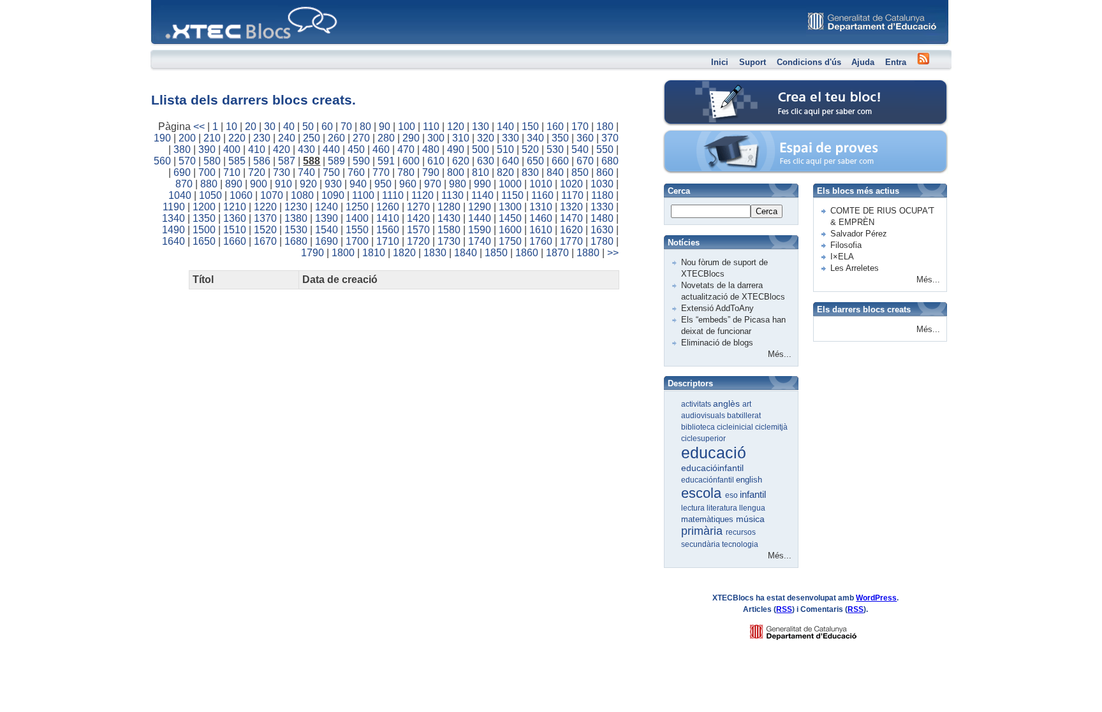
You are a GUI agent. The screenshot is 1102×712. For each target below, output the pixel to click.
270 (361, 138)
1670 (265, 241)
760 (356, 172)
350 (560, 138)
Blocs (169, 3)
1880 (588, 252)
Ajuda (862, 62)
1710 (387, 241)
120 (455, 126)
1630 (602, 229)
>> (613, 252)
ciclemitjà (771, 427)
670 (585, 161)
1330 (602, 206)
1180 (602, 195)
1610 (540, 229)
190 (162, 138)
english (749, 479)
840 (555, 172)
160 (555, 126)
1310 (540, 206)
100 (406, 126)
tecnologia (740, 544)
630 (485, 161)
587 (286, 161)
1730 (448, 241)
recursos (741, 532)
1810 (373, 252)
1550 (357, 229)
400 (231, 149)
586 (261, 161)
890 (233, 183)
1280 (448, 206)
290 (411, 138)
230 (261, 138)
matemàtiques (708, 519)
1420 (418, 218)
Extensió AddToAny (717, 308)
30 (270, 126)
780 (406, 172)
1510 (234, 229)
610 (435, 161)
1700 (357, 241)
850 (580, 172)
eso (732, 495)
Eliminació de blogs (717, 342)
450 (356, 149)
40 (289, 126)
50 (308, 126)
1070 (271, 195)
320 (485, 138)
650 (535, 161)
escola (703, 493)
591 (386, 161)
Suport (752, 62)
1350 (204, 218)
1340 (173, 218)
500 (480, 149)
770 (381, 172)
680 (610, 161)
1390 (326, 218)
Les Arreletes (854, 268)
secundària (701, 544)
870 (184, 183)
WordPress (876, 597)
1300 (510, 206)
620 (460, 161)
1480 (602, 218)
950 (383, 183)
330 (510, 138)
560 (162, 161)
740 (306, 172)
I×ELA (842, 256)
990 (482, 183)
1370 (265, 218)
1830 (434, 252)
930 (333, 183)
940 (358, 183)
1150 (512, 195)
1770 (571, 241)
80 (365, 126)
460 (381, 149)
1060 (241, 195)
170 (580, 126)
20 (250, 126)
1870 (557, 252)
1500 (204, 229)
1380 (295, 218)
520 (530, 149)
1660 (234, 241)
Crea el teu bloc (718, 86)
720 (256, 172)
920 (308, 183)
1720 (418, 241)
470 (406, 149)
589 (336, 161)
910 (283, 183)
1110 (393, 195)
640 (510, 161)
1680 (295, 241)
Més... (779, 354)
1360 (234, 218)
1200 (204, 206)
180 (604, 126)
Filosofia (846, 245)
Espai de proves (719, 136)
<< (199, 126)
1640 (173, 241)
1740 (479, 241)
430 (306, 149)
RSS (784, 609)
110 (431, 126)
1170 (572, 195)
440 (331, 149)
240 (286, 138)
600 (411, 161)
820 (505, 172)
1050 (210, 195)
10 (231, 126)
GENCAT (815, 628)
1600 (510, 229)
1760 (540, 241)
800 (455, 172)
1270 (418, 206)
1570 (418, 229)
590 (361, 161)
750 (331, 172)
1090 (332, 195)
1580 (448, 229)
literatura (723, 508)
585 (237, 161)
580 (212, 161)
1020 (571, 183)
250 (311, 138)
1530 (295, 229)
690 (182, 172)
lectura (694, 508)
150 (530, 126)
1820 (404, 252)
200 (187, 138)
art (746, 404)
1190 (174, 206)
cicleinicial (736, 427)
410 (256, 149)
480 (430, 149)
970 (432, 183)
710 (231, 172)
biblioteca (699, 427)
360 (585, 138)
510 (505, 149)
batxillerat (744, 415)
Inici (719, 62)
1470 (571, 218)
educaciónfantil (708, 480)
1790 (312, 252)
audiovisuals (704, 415)
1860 (526, 252)
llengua (752, 508)
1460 (540, 218)
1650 (204, 241)
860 (604, 172)
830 (530, 172)
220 (237, 138)
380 (182, 149)
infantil (753, 494)
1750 (510, 241)
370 (610, 138)
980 (457, 183)
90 (384, 126)
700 (207, 172)
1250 (357, 206)
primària (703, 531)
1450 (510, 218)
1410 (387, 218)
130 (480, 126)
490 (455, 149)
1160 (542, 195)
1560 (387, 229)
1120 (422, 195)
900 (258, 183)
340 (535, 138)
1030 (602, 183)
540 (580, 149)
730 (281, 172)
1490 (173, 229)
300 (435, 138)
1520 (265, 229)
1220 (265, 206)
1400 (357, 218)
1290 (479, 206)
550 (604, 149)
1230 (295, 206)
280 (386, 138)
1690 (326, 241)
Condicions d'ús (809, 62)
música (750, 519)
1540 (326, 229)
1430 (448, 218)
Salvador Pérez (858, 233)
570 (187, 161)
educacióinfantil (712, 468)
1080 (302, 195)
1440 (479, 218)
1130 (452, 195)
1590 (479, 229)
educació (713, 452)
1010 (540, 183)
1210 (234, 206)
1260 (387, 206)
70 (346, 126)
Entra (895, 62)
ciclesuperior (703, 438)
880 (208, 183)
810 (480, 172)
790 (430, 172)
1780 (602, 241)
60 (327, 126)
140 (505, 126)
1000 (510, 183)
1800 (343, 252)
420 (281, 149)
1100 (363, 195)
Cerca (766, 211)
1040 (179, 195)
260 (336, 138)
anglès (727, 403)
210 (212, 138)
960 (407, 183)
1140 (482, 195)
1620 (571, 229)
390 (207, 149)
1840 (465, 252)
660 (560, 161)
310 (460, 138)
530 (555, 149)
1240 (326, 206)
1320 (571, 206)
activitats (697, 404)
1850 (496, 252)
